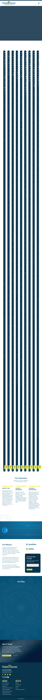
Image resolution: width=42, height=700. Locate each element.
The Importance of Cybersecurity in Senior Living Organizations (12, 613)
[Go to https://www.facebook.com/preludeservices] (3, 674)
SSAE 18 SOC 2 (22, 493)
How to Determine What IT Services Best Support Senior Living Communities (12, 591)
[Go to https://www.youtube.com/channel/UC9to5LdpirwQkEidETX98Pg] (10, 674)
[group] (32, 544)
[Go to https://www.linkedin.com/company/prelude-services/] (5, 674)
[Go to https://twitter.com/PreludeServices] (7, 674)
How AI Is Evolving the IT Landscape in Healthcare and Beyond (30, 591)
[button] (10, 37)
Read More (31, 32)
